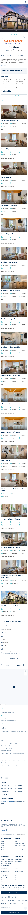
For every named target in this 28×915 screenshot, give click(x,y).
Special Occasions (18, 861)
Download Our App (5, 871)
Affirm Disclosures (23, 903)
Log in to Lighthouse (20, 834)
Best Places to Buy (4, 849)
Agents (2, 841)
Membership (3, 873)
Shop (2, 879)
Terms (2, 900)
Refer (16, 877)
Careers (16, 875)
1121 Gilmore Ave (18, 50)
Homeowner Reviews (5, 865)
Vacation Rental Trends (19, 843)
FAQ (2, 881)
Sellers (2, 845)
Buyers (2, 843)
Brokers (2, 847)
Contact (16, 879)
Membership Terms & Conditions (8, 903)
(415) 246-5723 (4, 830)
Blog (16, 841)
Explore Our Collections (19, 853)
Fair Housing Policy (22, 900)
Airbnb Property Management (7, 861)
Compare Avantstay (19, 849)
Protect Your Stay (4, 877)
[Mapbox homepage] (3, 704)
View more (3, 65)
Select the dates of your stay (7, 801)
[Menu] (26, 2)
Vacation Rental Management (7, 859)
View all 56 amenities (14, 658)
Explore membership (14, 892)
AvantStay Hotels (4, 875)
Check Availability (14, 912)
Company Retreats (18, 859)
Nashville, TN (14, 34)
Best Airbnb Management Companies (20, 846)
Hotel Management (19, 871)
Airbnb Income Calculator (6, 863)
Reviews (16, 851)
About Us (17, 873)
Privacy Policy (11, 900)
